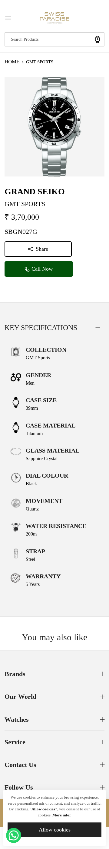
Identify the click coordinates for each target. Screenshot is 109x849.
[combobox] (54, 39)
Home (12, 62)
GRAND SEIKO (35, 191)
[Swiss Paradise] (54, 17)
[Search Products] (97, 39)
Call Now (41, 269)
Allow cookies (55, 830)
